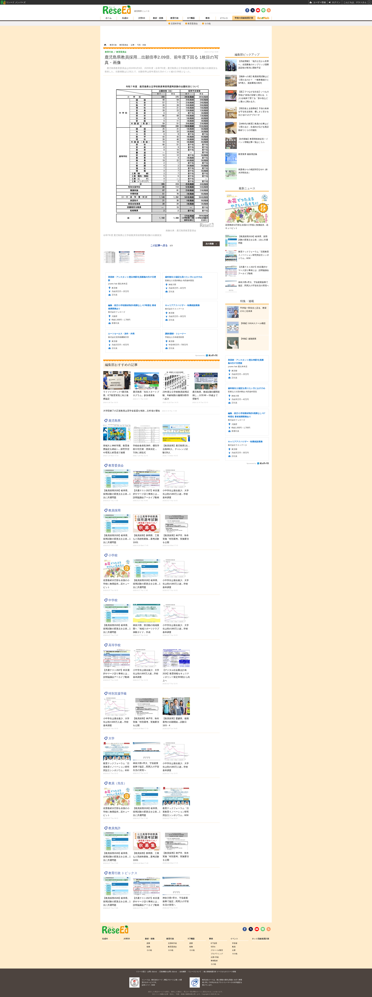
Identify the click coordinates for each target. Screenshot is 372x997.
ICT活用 (214, 943)
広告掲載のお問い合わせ (168, 971)
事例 (207, 18)
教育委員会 (193, 23)
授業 (148, 943)
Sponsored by (200, 355)
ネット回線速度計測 (260, 939)
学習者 (234, 943)
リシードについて (194, 971)
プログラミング (217, 954)
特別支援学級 (117, 693)
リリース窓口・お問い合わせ (146, 971)
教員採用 (114, 510)
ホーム (108, 18)
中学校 (113, 600)
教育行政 (174, 18)
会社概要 (182, 971)
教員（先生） (117, 783)
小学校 (113, 555)
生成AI (125, 18)
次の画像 (210, 243)
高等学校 (114, 645)
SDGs (213, 947)
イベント (224, 18)
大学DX (141, 18)
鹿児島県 (114, 420)
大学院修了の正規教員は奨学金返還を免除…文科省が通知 (140, 410)
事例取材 (214, 961)
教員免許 (114, 828)
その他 (207, 23)
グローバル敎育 (217, 950)
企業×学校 (215, 957)
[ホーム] (105, 45)
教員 (234, 947)
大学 (111, 738)
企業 (234, 950)
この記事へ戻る (161, 245)
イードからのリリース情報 (226, 971)
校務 (148, 947)
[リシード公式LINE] (263, 929)
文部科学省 (176, 23)
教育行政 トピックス (122, 873)
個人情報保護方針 (210, 971)
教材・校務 (158, 18)
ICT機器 (191, 18)
